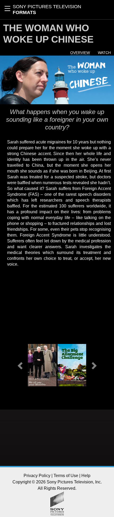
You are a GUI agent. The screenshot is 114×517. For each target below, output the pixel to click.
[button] (21, 365)
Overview (80, 53)
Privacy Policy (37, 475)
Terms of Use (66, 475)
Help (85, 475)
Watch (104, 53)
